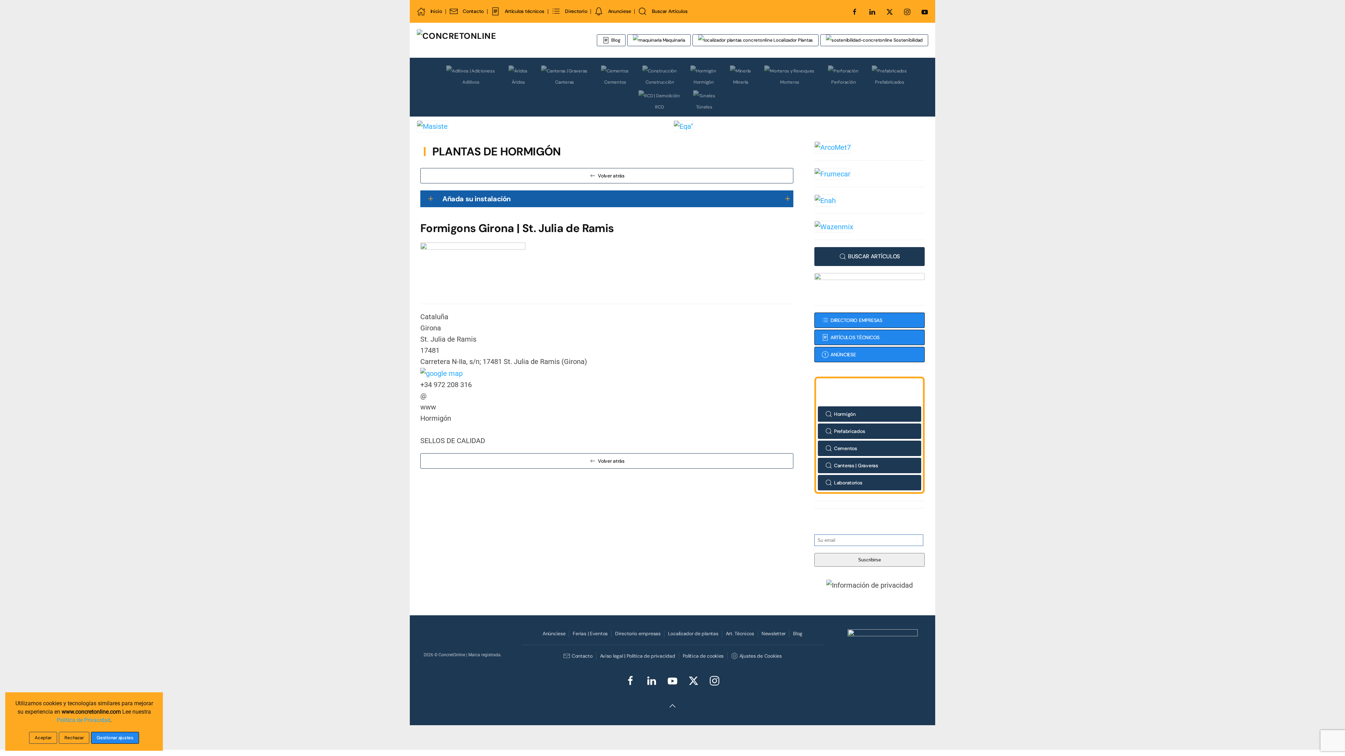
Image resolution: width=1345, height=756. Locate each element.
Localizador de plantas (693, 633)
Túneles (704, 107)
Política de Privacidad (83, 720)
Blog (615, 40)
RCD (659, 107)
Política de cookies (703, 656)
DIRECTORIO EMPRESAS (856, 320)
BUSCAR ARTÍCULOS (874, 256)
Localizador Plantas (792, 40)
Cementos (615, 82)
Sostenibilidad (907, 40)
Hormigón (704, 82)
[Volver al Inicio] (499, 40)
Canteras (564, 82)
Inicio (436, 11)
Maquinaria (673, 40)
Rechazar (74, 738)
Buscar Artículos (669, 11)
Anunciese (619, 11)
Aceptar (43, 738)
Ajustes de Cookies (760, 656)
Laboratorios (848, 482)
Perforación (843, 82)
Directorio (576, 11)
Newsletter (773, 633)
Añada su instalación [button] (476, 198)
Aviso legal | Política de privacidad (637, 656)
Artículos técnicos (524, 11)
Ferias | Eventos (590, 633)
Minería (740, 82)
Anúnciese (554, 633)
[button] (869, 585)
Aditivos (470, 82)
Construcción (660, 82)
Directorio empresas (638, 633)
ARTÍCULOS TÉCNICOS (855, 337)
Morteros (789, 82)
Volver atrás (611, 176)
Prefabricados (889, 82)
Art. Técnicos (740, 633)
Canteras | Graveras (856, 465)
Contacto (473, 11)
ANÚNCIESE (843, 354)
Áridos (518, 82)
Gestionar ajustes (115, 738)
